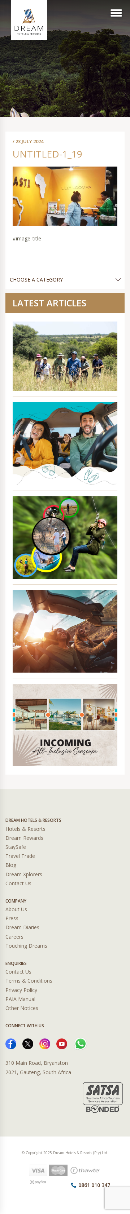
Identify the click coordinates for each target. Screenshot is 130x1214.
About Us (16, 909)
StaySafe (15, 846)
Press (11, 918)
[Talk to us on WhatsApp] (80, 1043)
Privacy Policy (21, 990)
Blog (10, 864)
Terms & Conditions (28, 980)
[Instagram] (44, 1043)
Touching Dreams (26, 945)
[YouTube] (61, 1043)
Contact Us (18, 883)
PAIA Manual (20, 999)
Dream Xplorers (23, 874)
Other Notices (21, 1008)
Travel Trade (20, 855)
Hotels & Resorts (25, 828)
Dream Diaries (22, 927)
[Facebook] (10, 1043)
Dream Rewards (24, 837)
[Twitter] (27, 1043)
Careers (14, 936)
